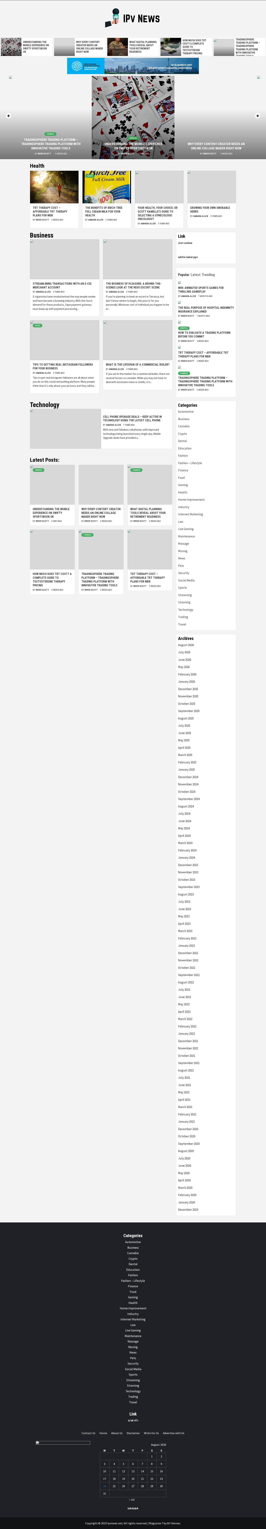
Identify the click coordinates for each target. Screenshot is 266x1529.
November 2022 (188, 960)
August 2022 (186, 982)
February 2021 (187, 1114)
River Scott (45, 153)
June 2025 (184, 733)
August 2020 (186, 1151)
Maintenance (186, 536)
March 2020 (185, 1188)
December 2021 (188, 1041)
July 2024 (184, 814)
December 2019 (188, 1210)
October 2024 (186, 792)
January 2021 (186, 1122)
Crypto (183, 328)
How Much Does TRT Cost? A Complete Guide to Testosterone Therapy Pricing (52, 579)
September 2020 (189, 1144)
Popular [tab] (183, 275)
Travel (182, 624)
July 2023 (184, 902)
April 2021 (184, 1100)
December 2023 (188, 865)
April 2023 (184, 924)
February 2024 (187, 850)
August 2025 (186, 718)
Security (183, 573)
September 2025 (189, 711)
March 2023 (185, 931)
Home (103, 1433)
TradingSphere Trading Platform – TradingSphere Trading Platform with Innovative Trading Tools (51, 144)
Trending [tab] (208, 275)
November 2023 (188, 872)
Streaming (185, 595)
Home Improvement (191, 500)
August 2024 (186, 806)
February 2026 (187, 674)
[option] (26, 47)
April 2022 (184, 1012)
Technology (185, 610)
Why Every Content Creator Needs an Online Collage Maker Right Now (101, 512)
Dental (182, 441)
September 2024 (189, 799)
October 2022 (186, 968)
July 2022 (184, 990)
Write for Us (151, 1433)
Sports (182, 588)
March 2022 (185, 1019)
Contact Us (88, 1433)
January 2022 (186, 1034)
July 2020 (184, 1158)
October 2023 (186, 880)
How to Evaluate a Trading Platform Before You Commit (204, 334)
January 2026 (186, 682)
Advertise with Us (173, 1433)
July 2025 (184, 726)
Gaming (133, 138)
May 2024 (184, 828)
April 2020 (184, 1180)
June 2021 (184, 1085)
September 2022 (189, 975)
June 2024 (184, 821)
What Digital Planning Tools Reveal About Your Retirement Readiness (148, 512)
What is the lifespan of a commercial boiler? (138, 364)
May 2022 (184, 1004)
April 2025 (184, 748)
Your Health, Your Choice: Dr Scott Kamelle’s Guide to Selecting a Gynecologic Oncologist (158, 213)
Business (183, 419)
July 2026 (184, 652)
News (90, 176)
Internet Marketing (190, 514)
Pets (181, 566)
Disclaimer (133, 1433)
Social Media (186, 580)
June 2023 (184, 909)
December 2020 (188, 1129)
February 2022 (187, 1026)
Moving (182, 551)
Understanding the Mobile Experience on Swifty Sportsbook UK (51, 512)
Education (184, 448)
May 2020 (184, 1173)
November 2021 (188, 1048)
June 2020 (184, 1166)
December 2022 (188, 953)
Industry (183, 507)
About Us (117, 1433)
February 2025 (187, 762)
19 (123, 1478)
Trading (183, 617)
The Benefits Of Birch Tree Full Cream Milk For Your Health (103, 211)
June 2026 (184, 660)
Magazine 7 (156, 1523)
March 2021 (185, 1107)
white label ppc (188, 257)
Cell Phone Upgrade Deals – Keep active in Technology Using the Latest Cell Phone (132, 418)
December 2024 (188, 777)
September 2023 (189, 887)
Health (182, 492)
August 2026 (186, 645)
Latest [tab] (195, 275)
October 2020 (186, 1136)
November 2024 (188, 784)
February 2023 (187, 938)
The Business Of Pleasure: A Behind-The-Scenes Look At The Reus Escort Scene (133, 285)
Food (181, 478)
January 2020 (186, 1202)
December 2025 (188, 689)
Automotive (186, 412)
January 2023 (186, 946)
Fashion (183, 456)
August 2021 (186, 1070)
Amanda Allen (96, 220)
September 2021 (189, 1063)
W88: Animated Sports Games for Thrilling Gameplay (201, 289)
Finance (50, 134)
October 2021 (186, 1056)
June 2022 (184, 997)
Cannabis (184, 426)
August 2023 (186, 894)
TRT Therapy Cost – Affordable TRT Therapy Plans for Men (50, 211)
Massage (183, 544)
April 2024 (184, 836)
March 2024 (185, 843)
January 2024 (186, 858)
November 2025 (188, 696)
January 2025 (186, 770)
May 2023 (184, 916)
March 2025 (185, 755)
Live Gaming (186, 529)
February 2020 (187, 1195)
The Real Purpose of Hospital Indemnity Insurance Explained (206, 309)
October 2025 (186, 704)
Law (180, 522)
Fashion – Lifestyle (190, 463)
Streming (184, 602)
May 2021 (184, 1092)
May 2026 (184, 667)
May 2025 (184, 740)
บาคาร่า (133, 1420)
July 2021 (184, 1078)
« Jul (132, 1499)
